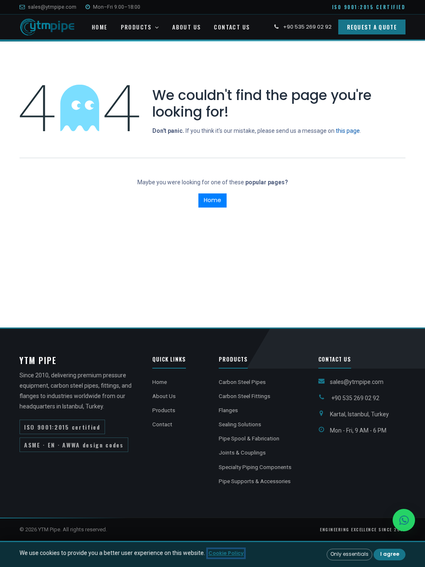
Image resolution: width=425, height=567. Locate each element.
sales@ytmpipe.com (52, 7)
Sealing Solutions (240, 424)
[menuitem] (99, 27)
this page (348, 130)
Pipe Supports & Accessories (255, 481)
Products (163, 410)
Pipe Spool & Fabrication (249, 438)
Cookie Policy (226, 553)
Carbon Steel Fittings (244, 396)
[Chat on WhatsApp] (404, 520)
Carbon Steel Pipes (242, 382)
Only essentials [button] (349, 553)
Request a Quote (372, 27)
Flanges (228, 410)
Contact (162, 424)
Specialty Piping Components (255, 467)
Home (212, 200)
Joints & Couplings (242, 452)
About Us (164, 396)
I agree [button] (389, 553)
